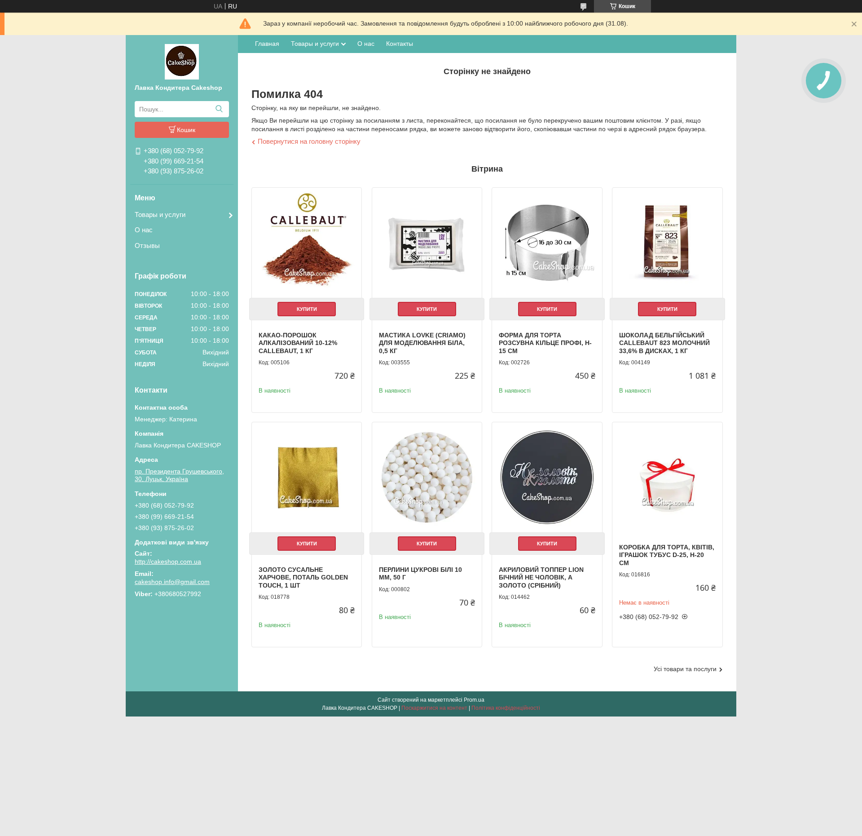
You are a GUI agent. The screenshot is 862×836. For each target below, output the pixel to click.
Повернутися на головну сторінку (309, 141)
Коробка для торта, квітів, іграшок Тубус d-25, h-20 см (666, 555)
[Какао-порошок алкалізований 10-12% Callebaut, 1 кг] (306, 242)
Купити (307, 309)
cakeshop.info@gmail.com (172, 581)
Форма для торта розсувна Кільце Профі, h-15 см (545, 343)
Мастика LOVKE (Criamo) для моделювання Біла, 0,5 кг (422, 343)
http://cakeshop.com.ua (168, 561)
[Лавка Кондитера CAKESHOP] (182, 61)
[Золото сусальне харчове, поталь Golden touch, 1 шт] (306, 477)
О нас (144, 230)
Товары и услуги (160, 214)
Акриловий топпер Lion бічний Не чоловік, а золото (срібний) (541, 577)
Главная (267, 43)
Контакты (399, 43)
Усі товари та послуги (685, 668)
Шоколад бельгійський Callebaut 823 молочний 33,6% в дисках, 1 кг (664, 343)
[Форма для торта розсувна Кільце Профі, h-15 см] (547, 242)
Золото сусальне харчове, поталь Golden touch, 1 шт (303, 577)
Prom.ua (474, 700)
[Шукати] (219, 109)
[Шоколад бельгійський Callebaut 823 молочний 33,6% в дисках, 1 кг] (667, 242)
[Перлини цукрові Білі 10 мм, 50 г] (427, 477)
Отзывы (147, 245)
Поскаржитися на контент (434, 708)
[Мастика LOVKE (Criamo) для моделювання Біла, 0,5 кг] (427, 242)
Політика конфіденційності (505, 708)
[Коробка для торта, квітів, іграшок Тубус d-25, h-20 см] (667, 477)
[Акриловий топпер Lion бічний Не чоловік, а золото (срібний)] (547, 477)
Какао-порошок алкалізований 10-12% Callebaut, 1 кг (298, 343)
